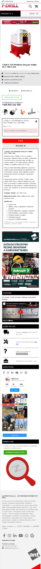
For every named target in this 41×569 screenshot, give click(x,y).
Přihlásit (36, 1)
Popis (20, 141)
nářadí (12, 505)
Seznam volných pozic (15, 452)
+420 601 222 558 (11, 105)
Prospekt (14, 91)
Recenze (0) (27, 91)
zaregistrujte (23, 73)
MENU (32, 13)
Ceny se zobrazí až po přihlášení (16, 131)
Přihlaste (7, 73)
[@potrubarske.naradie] (8, 379)
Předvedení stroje (11, 97)
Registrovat (30, 1)
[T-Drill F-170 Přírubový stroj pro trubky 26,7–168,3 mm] (20, 43)
